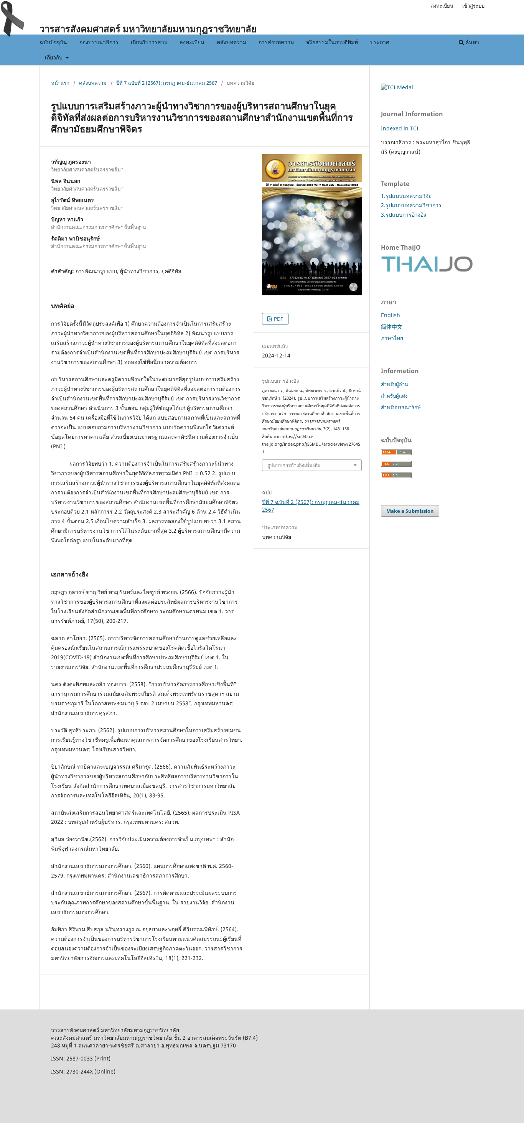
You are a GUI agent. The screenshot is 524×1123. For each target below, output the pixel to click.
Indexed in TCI (400, 128)
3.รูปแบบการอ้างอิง (403, 214)
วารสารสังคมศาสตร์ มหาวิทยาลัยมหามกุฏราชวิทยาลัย (148, 28)
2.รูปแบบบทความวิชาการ (411, 205)
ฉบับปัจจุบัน (53, 42)
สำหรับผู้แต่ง (394, 395)
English (390, 315)
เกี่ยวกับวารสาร (149, 42)
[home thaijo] (427, 269)
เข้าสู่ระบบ (473, 5)
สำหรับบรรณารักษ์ (401, 407)
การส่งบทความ (276, 42)
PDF (278, 318)
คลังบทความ (231, 42)
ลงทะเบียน (192, 42)
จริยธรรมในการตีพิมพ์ (332, 42)
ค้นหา (471, 42)
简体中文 (391, 326)
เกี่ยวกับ (54, 57)
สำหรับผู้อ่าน (394, 384)
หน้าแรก (60, 82)
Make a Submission (410, 510)
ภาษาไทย (392, 338)
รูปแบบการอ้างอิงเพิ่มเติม (294, 465)
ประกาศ (379, 42)
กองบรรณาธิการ (99, 42)
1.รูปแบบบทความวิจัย (406, 195)
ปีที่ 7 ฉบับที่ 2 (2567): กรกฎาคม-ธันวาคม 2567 (166, 82)
